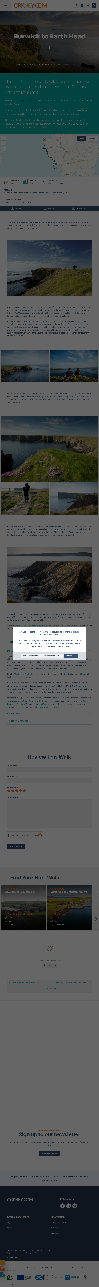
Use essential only (51, 656)
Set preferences (30, 656)
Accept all (71, 656)
